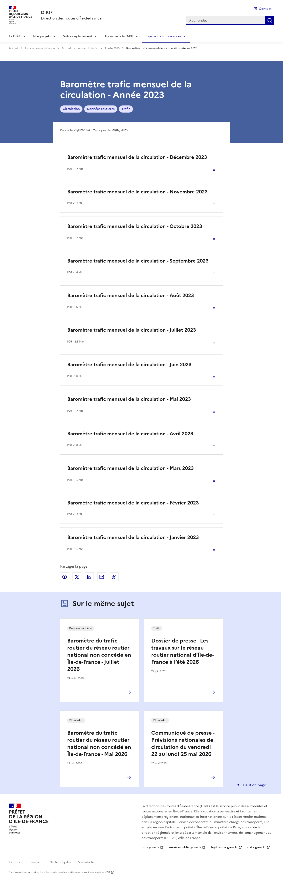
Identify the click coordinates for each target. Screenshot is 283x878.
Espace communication (163, 36)
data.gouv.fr (256, 847)
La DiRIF (15, 36)
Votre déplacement (77, 36)
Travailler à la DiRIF (119, 36)
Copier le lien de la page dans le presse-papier (114, 576)
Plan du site (16, 862)
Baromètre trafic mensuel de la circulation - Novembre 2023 (137, 191)
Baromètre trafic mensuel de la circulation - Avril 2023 (130, 433)
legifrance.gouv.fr (224, 847)
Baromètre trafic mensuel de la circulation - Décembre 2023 (137, 157)
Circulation (71, 109)
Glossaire (36, 862)
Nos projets (42, 36)
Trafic (126, 109)
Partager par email (101, 576)
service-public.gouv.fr (185, 847)
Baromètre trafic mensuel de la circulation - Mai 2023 (129, 399)
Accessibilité (86, 862)
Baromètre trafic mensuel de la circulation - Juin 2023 (129, 364)
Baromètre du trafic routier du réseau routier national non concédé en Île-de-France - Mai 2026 (99, 743)
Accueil (13, 48)
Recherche (269, 20)
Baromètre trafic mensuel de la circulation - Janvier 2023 (133, 537)
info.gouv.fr (150, 847)
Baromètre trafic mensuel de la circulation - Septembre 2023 (137, 261)
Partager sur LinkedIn (89, 576)
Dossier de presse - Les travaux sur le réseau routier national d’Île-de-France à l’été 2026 (182, 651)
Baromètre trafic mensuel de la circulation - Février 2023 (133, 502)
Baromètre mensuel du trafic (79, 48)
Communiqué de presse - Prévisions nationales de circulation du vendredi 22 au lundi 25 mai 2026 (182, 743)
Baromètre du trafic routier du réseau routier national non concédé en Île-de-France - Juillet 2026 (99, 655)
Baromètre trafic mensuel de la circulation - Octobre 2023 (134, 226)
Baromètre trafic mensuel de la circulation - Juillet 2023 (131, 330)
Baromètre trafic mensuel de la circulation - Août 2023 (130, 295)
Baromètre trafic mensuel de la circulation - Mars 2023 (130, 468)
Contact (265, 8)
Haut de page (254, 785)
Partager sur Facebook (64, 576)
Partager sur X (77, 576)
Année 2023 (112, 48)
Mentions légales (60, 862)
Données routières (101, 109)
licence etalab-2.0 (99, 872)
